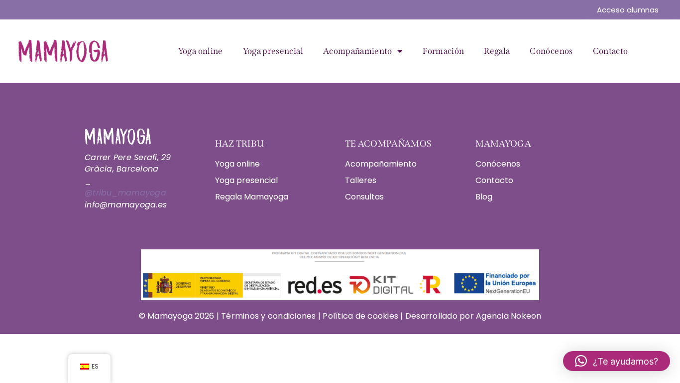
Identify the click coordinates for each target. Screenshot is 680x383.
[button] (616, 361)
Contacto (610, 51)
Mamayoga (169, 316)
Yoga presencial (273, 51)
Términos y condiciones (269, 316)
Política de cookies (360, 316)
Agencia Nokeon (509, 316)
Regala (497, 51)
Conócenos (551, 51)
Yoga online (200, 51)
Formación (443, 51)
